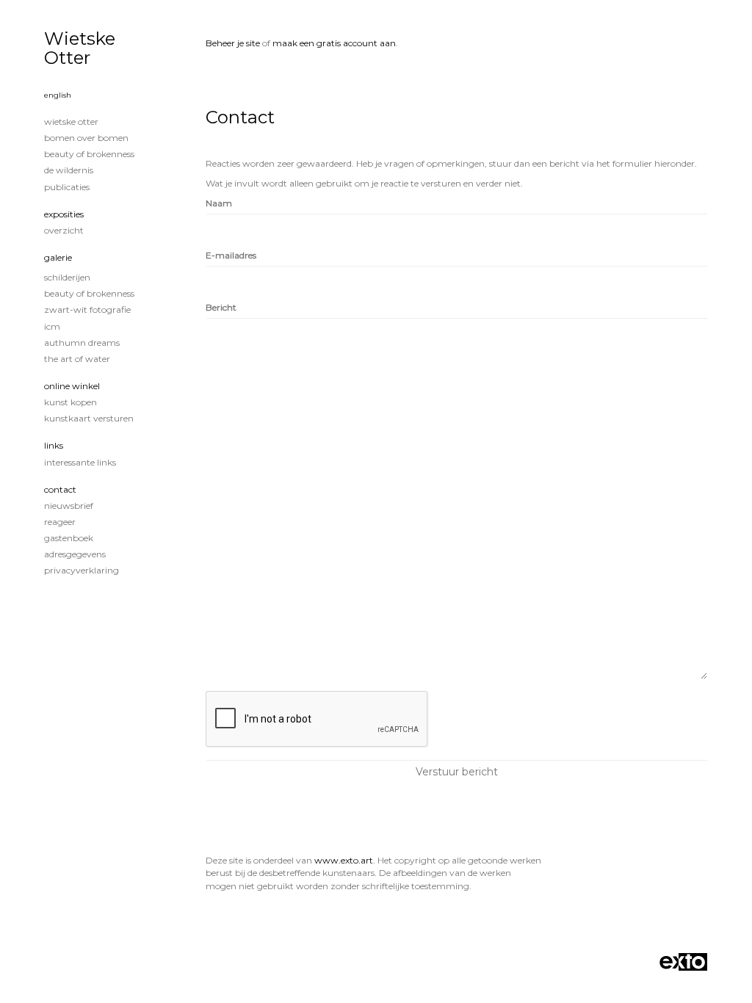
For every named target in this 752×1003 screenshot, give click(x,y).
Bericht (221, 307)
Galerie (58, 257)
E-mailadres (231, 255)
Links (53, 445)
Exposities (64, 214)
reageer (60, 521)
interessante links (80, 462)
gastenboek (68, 537)
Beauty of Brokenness (89, 153)
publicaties (67, 186)
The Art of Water (77, 358)
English (57, 95)
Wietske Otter (79, 48)
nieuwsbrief (68, 505)
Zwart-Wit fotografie (87, 309)
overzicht (64, 230)
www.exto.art (343, 860)
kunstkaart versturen (89, 418)
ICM (52, 326)
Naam (219, 203)
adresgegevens (75, 554)
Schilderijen (67, 277)
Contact (60, 489)
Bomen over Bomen (86, 137)
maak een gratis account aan (334, 42)
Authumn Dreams (82, 342)
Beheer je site (233, 42)
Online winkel (72, 385)
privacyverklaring (81, 570)
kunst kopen (70, 402)
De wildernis (68, 169)
